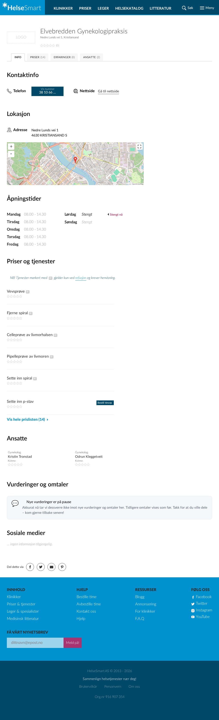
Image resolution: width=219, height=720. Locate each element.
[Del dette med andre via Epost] (51, 567)
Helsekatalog (129, 8)
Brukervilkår (88, 686)
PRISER (37, 57)
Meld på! (72, 642)
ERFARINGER (64, 57)
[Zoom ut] (11, 154)
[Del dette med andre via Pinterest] (62, 567)
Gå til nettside (108, 91)
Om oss (134, 686)
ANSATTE (91, 57)
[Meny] (207, 8)
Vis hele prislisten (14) (26, 420)
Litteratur (160, 8)
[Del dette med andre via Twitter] (41, 567)
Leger (103, 8)
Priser (85, 8)
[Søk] (187, 8)
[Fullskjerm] (139, 146)
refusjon (80, 278)
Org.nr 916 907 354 (109, 697)
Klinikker (63, 8)
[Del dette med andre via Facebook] (30, 567)
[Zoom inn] (11, 146)
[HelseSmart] (22, 7)
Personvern (112, 686)
